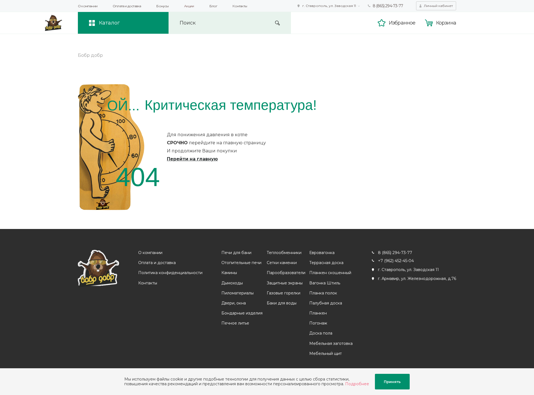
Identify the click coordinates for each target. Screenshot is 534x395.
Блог (213, 6)
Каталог (109, 23)
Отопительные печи (241, 262)
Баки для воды (281, 303)
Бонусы (162, 6)
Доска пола (320, 333)
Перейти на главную (192, 159)
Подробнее (357, 383)
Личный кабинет (438, 6)
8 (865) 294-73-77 (388, 5)
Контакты (240, 6)
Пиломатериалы (237, 293)
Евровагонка (322, 252)
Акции (189, 6)
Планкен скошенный (330, 272)
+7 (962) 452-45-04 (396, 260)
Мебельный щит (325, 353)
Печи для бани (236, 252)
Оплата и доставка (127, 6)
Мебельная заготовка (331, 343)
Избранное (402, 23)
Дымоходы (232, 283)
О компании (87, 6)
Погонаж (318, 323)
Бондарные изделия (242, 313)
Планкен (318, 313)
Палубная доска (325, 303)
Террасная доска (326, 262)
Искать (277, 23)
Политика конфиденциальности (170, 272)
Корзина (446, 23)
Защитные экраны (285, 283)
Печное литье (235, 323)
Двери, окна (233, 303)
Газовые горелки (283, 293)
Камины (229, 272)
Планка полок (323, 293)
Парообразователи (286, 272)
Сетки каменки (282, 262)
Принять (392, 381)
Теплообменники (284, 252)
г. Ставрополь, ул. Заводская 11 (329, 6)
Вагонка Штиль (324, 283)
